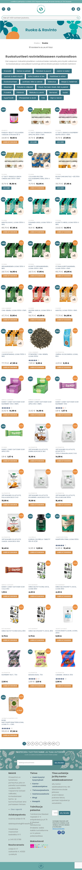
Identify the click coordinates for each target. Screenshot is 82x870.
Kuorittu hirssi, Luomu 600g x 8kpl (67, 223)
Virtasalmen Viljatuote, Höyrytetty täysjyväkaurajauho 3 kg (66, 451)
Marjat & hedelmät (69, 82)
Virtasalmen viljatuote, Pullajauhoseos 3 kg (11, 496)
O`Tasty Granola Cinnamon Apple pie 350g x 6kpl (40, 134)
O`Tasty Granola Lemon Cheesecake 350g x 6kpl (11, 178)
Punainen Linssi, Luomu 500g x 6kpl (40, 223)
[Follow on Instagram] (63, 832)
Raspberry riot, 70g (9, 675)
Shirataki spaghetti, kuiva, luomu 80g (66, 588)
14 (53, 744)
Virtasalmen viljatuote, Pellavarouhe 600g (65, 496)
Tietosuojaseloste (40, 790)
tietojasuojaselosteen (58, 829)
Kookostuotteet (10, 82)
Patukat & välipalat (25, 87)
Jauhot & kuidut (63, 71)
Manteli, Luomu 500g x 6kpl (66, 310)
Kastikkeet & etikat (58, 76)
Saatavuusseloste (40, 794)
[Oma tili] (73, 9)
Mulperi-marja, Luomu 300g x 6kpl (40, 311)
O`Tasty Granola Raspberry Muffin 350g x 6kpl (67, 134)
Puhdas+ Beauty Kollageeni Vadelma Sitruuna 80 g (12, 134)
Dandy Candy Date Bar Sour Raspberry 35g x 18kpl (13, 403)
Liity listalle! (59, 763)
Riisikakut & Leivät (36, 92)
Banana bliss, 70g (36, 675)
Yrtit (43, 98)
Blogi (34, 797)
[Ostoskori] (78, 9)
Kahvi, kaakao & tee (36, 76)
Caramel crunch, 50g (64, 675)
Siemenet (53, 92)
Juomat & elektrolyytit (13, 76)
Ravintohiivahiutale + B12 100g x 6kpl (68, 178)
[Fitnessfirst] (41, 9)
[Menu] (3, 9)
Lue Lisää (33, 142)
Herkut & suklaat (24, 71)
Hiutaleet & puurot (43, 71)
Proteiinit (7, 92)
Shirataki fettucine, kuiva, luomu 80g (39, 588)
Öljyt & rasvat (56, 98)
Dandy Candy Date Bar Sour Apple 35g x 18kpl (40, 403)
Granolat (7, 71)
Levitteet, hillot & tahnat (32, 82)
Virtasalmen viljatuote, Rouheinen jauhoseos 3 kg (39, 496)
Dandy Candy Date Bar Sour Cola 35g (13, 588)
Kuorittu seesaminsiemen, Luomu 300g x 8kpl (38, 267)
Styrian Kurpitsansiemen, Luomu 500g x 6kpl (65, 267)
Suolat (65, 92)
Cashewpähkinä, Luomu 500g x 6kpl (14, 355)
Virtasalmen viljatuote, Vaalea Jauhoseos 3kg (11, 540)
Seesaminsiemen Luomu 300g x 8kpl (13, 267)
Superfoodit (9, 98)
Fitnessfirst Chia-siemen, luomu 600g (38, 355)
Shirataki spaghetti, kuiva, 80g (41, 631)
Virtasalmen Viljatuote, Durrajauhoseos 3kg (38, 450)
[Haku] (8, 9)
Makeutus (52, 82)
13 (49, 744)
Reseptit (36, 801)
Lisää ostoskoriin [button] (10, 142)
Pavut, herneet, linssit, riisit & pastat (53, 87)
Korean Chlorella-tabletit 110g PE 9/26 (39, 540)
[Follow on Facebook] (59, 832)
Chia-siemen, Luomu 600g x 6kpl (14, 310)
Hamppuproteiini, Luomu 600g (67, 539)
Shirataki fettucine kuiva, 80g (14, 631)
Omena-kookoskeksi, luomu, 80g (67, 355)
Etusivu (37, 43)
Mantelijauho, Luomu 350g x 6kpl (13, 223)
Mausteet (8, 87)
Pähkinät (20, 92)
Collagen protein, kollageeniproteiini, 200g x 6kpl (39, 179)
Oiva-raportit (16, 809)
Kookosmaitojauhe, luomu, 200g (67, 632)
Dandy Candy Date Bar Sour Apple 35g (13, 450)
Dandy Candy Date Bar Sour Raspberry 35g (67, 403)
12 (45, 744)
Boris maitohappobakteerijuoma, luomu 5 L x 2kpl (13, 722)
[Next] (58, 744)
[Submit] (78, 18)
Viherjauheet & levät (27, 98)
